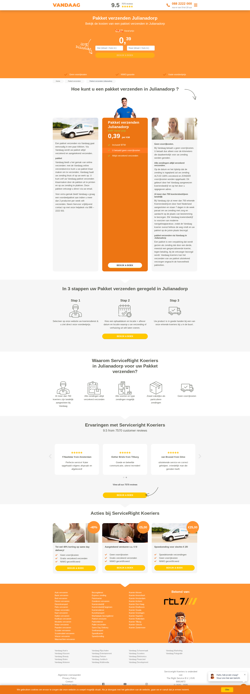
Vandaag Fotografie (174, 653)
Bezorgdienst (97, 592)
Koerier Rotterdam (137, 619)
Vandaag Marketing (174, 650)
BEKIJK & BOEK (125, 265)
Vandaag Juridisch (99, 659)
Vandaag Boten (61, 659)
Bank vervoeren (61, 595)
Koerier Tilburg (135, 622)
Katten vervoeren (62, 616)
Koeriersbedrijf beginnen (102, 607)
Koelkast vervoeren (63, 619)
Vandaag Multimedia (100, 662)
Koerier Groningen (136, 613)
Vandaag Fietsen (99, 656)
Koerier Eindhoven (137, 607)
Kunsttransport (98, 613)
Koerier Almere (135, 592)
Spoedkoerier (97, 633)
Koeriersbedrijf (98, 604)
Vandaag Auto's (61, 650)
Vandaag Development (138, 662)
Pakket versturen (99, 619)
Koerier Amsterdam (137, 598)
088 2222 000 (182, 3)
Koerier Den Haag (136, 604)
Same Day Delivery (100, 627)
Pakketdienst (97, 622)
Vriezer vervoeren (62, 636)
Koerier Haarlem (136, 616)
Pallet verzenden (99, 624)
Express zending (99, 595)
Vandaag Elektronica (137, 656)
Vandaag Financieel (137, 659)
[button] (50, 456)
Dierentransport (61, 604)
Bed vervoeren (61, 598)
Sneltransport (97, 630)
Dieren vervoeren (62, 601)
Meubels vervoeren (63, 622)
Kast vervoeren (61, 613)
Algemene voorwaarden (69, 675)
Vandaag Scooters (137, 653)
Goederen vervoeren (100, 601)
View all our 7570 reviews (125, 485)
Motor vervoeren (62, 624)
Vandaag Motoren (62, 662)
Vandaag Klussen (62, 653)
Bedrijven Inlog (69, 685)
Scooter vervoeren (62, 630)
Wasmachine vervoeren (65, 639)
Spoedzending (98, 636)
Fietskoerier (97, 598)
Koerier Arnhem (135, 601)
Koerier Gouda (135, 610)
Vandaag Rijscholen (100, 650)
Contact (69, 681)
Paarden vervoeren (63, 627)
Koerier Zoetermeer (137, 627)
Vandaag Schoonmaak (138, 650)
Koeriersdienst (98, 610)
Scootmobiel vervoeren (64, 633)
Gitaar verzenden (62, 610)
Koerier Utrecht (135, 624)
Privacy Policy (69, 678)
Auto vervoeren (61, 592)
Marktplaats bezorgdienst (102, 616)
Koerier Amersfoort (137, 595)
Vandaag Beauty (62, 656)
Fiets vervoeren (61, 607)
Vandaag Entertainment (102, 653)
